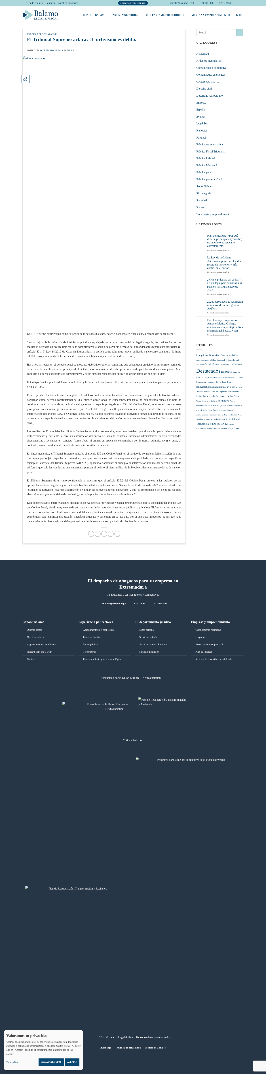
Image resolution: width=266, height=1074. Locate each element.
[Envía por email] (104, 534)
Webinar (224, 429)
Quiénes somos (34, 629)
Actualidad (202, 53)
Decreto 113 (227, 365)
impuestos (211, 382)
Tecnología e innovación (210, 423)
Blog (239, 15)
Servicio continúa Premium (153, 644)
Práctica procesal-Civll (42, 34)
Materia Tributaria (209, 401)
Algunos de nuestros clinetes (41, 644)
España (200, 109)
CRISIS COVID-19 (207, 81)
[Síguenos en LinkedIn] (241, 3)
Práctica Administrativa (209, 144)
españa (207, 377)
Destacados (208, 371)
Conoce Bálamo (95, 15)
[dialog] (43, 1050)
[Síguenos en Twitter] (238, 3)
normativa (223, 400)
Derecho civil (204, 88)
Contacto (31, 659)
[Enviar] (239, 32)
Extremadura (216, 377)
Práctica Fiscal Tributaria (210, 151)
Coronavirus (222, 360)
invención (231, 387)
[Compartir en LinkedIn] (117, 534)
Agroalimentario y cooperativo (99, 629)
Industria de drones (224, 382)
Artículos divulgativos (208, 60)
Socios (200, 207)
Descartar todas (51, 1062)
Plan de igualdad (203, 651)
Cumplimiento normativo (208, 629)
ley (227, 395)
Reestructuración (216, 415)
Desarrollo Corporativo (209, 95)
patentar (216, 405)
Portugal (201, 137)
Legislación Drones (216, 396)
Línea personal (146, 629)
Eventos (201, 116)
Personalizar (12, 1062)
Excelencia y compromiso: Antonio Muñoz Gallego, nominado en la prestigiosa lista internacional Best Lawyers (225, 325)
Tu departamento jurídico (164, 15)
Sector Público (204, 186)
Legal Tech (202, 123)
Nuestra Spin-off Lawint (39, 651)
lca (217, 392)
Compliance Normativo (208, 355)
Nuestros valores (35, 637)
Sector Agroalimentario (215, 419)
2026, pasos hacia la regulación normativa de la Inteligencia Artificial (225, 305)
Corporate (200, 637)
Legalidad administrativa (229, 392)
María (70, 50)
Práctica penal (204, 172)
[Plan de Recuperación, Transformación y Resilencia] (76, 893)
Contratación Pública (229, 355)
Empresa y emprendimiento (210, 15)
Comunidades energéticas (210, 74)
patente (223, 405)
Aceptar (72, 1062)
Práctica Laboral (205, 158)
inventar (239, 387)
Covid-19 (209, 364)
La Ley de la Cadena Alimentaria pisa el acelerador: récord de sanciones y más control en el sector (224, 262)
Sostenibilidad (232, 419)
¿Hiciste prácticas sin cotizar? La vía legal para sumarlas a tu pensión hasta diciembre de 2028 (224, 285)
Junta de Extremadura (205, 391)
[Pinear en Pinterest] (111, 534)
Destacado (237, 364)
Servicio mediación (149, 651)
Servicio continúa (148, 637)
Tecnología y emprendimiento (213, 214)
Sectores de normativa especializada (213, 659)
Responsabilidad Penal (232, 415)
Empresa (201, 102)
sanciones (200, 419)
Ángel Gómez (234, 428)
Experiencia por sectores (96, 622)
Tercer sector (89, 651)
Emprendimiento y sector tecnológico (102, 659)
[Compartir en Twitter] (98, 534)
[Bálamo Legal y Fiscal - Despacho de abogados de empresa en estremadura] (41, 14)
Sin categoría (203, 193)
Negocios (201, 130)
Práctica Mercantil (206, 165)
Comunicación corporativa (211, 67)
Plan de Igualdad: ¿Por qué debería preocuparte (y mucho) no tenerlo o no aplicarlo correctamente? (224, 241)
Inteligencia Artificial (217, 387)
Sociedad (201, 200)
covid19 (218, 365)
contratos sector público (206, 360)
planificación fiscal (204, 410)
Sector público (90, 644)
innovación (202, 386)
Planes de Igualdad (234, 405)
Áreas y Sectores (125, 15)
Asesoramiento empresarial (209, 644)
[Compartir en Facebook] (91, 534)
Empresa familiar (92, 637)
